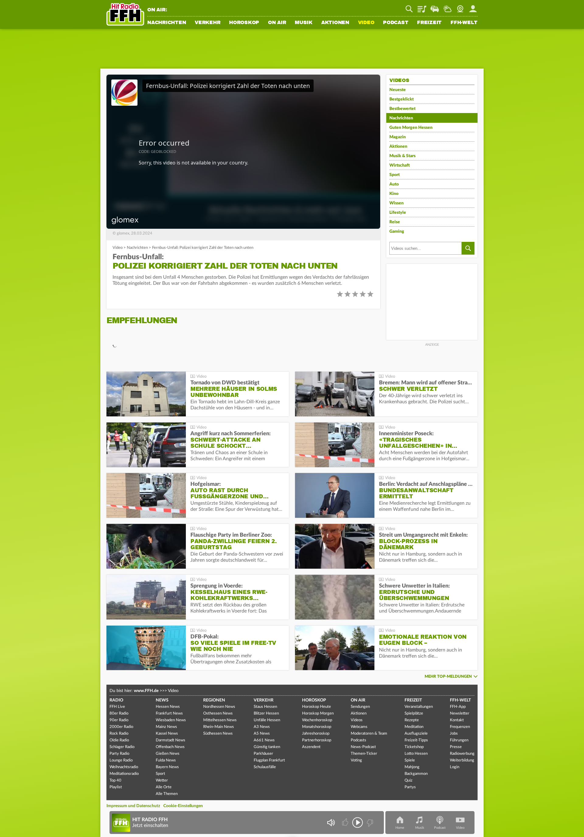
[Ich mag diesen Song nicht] (369, 822)
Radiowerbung (462, 754)
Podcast (395, 23)
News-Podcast (363, 747)
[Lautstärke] (330, 822)
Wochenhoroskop (317, 720)
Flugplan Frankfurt (269, 760)
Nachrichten (166, 23)
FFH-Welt (464, 23)
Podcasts (358, 740)
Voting (356, 760)
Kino (393, 194)
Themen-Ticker (364, 754)
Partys (410, 787)
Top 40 (115, 780)
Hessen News (168, 707)
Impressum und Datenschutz (133, 806)
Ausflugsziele (416, 734)
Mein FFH (473, 6)
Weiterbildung (462, 760)
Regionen (214, 700)
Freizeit (429, 23)
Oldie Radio (119, 740)
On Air (277, 23)
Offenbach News (170, 747)
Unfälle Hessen (267, 720)
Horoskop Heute (316, 707)
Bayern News (167, 767)
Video (366, 23)
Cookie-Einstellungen (183, 806)
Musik (303, 23)
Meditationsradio (124, 774)
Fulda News (166, 760)
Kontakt (457, 720)
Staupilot (434, 6)
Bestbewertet (402, 109)
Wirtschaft (399, 165)
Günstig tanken (267, 747)
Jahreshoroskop (315, 734)
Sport (394, 175)
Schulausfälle (265, 767)
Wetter (447, 6)
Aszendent (311, 747)
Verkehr (207, 23)
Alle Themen (167, 794)
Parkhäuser (263, 754)
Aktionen (335, 23)
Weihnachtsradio (123, 767)
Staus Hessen (265, 707)
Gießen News (167, 754)
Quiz (408, 780)
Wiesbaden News (171, 720)
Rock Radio (118, 734)
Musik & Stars (402, 156)
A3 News (262, 727)
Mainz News (166, 727)
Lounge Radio (121, 760)
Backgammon (416, 774)
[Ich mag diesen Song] (345, 822)
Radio (116, 700)
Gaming (396, 231)
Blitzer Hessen (266, 713)
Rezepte (412, 720)
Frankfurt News (169, 713)
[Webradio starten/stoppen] (357, 822)
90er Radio (118, 720)
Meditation (414, 727)
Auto (394, 184)
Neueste (397, 90)
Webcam (460, 6)
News (162, 700)
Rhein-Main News (218, 727)
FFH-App (458, 707)
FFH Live (117, 707)
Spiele (410, 760)
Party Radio (119, 754)
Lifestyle (397, 212)
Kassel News (167, 734)
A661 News (264, 740)
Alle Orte (164, 787)
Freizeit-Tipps (416, 740)
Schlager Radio (121, 747)
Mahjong (412, 767)
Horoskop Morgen (318, 713)
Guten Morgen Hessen (411, 127)
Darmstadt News (170, 740)
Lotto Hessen (416, 754)
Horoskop (244, 23)
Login (454, 767)
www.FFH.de (146, 691)
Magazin (397, 137)
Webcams (359, 727)
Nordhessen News (219, 707)
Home (399, 827)
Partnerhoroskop (316, 740)
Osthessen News (218, 713)
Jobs (454, 734)
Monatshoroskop (316, 727)
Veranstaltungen (419, 707)
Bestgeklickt (401, 99)
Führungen (459, 740)
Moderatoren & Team (369, 734)
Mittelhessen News (220, 720)
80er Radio (118, 713)
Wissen (396, 203)
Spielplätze (414, 713)
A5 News (262, 734)
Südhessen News (218, 734)
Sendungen (360, 707)
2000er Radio (121, 727)
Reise (394, 222)
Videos (357, 720)
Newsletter (459, 713)
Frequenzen (460, 727)
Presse (456, 747)
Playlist (421, 6)
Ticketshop (414, 747)
